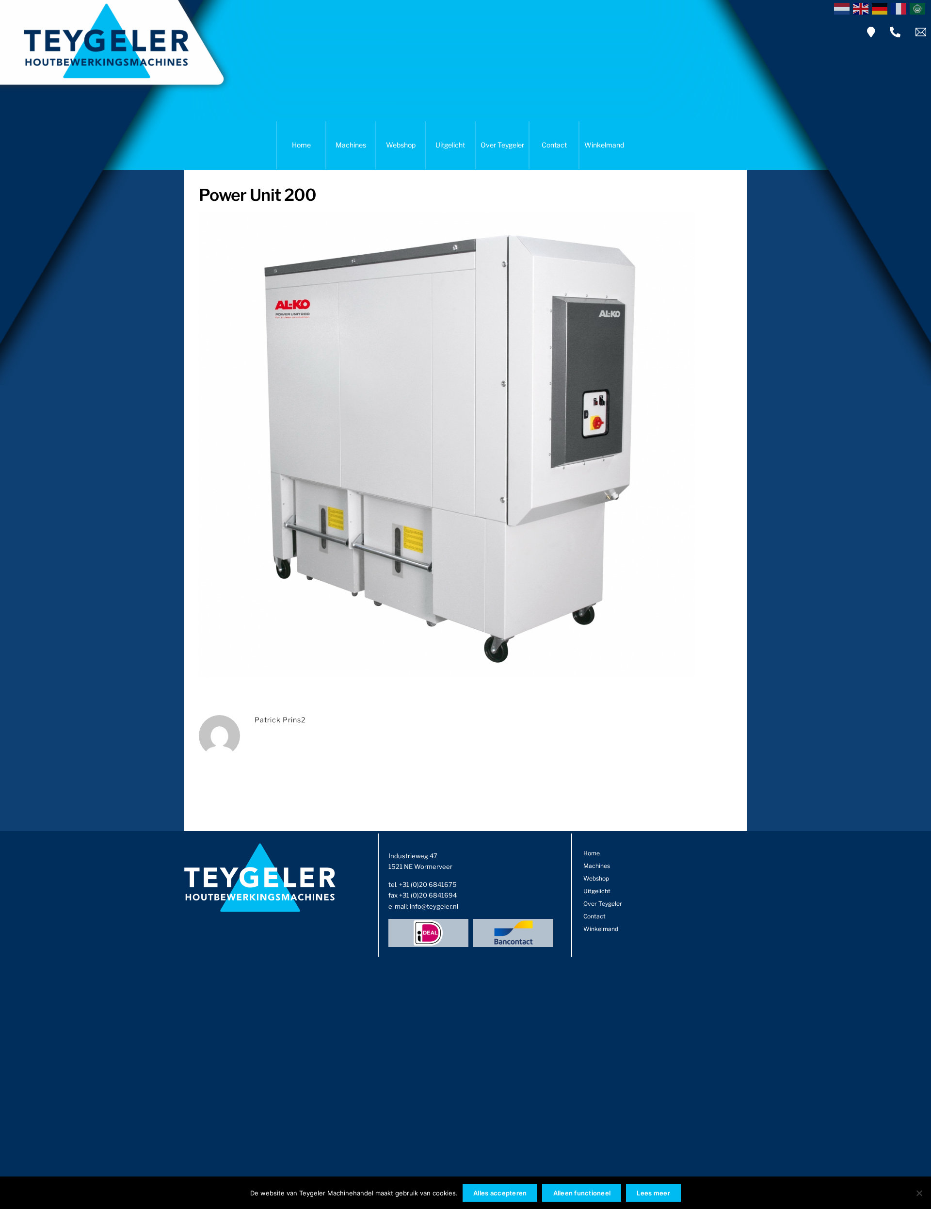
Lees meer (653, 1193)
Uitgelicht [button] (450, 145)
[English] (862, 8)
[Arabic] (919, 8)
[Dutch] (843, 8)
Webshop (401, 145)
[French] (900, 8)
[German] (881, 8)
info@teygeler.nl (434, 906)
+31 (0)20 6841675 (428, 884)
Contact (554, 145)
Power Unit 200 (258, 195)
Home (301, 145)
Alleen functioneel (582, 1193)
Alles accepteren (500, 1193)
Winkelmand (604, 145)
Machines (351, 145)
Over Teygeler (502, 145)
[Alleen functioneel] (919, 1193)
